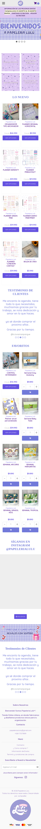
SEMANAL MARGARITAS (30, 465)
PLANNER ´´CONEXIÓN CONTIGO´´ (11, 264)
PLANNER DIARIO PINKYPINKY (30, 217)
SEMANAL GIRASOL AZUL (10, 511)
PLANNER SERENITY (11, 170)
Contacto (20, 745)
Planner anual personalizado (11, 420)
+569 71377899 (20, 733)
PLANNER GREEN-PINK (11, 217)
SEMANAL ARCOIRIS (11, 464)
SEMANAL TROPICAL (30, 510)
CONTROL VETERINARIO (10, 374)
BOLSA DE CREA (30, 262)
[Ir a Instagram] (26, 777)
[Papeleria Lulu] (20, 811)
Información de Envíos (20, 751)
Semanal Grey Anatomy (30, 374)
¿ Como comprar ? (20, 748)
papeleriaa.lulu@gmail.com (20, 730)
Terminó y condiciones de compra (20, 754)
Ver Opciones (10, 138)
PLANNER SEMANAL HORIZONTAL (30, 125)
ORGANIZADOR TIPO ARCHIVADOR (10, 125)
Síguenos (21, 617)
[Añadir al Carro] (30, 392)
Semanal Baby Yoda (30, 420)
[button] (16, 41)
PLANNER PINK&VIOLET (30, 171)
